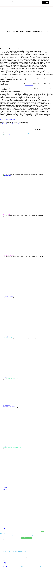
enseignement (22, 123)
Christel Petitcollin (4, 123)
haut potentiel (26, 123)
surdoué (44, 123)
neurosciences (39, 123)
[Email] (40, 130)
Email (4, 555)
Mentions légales (6, 566)
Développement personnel (15, 123)
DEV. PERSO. (5, 295)
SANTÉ (4, 336)
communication (9, 123)
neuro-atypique (35, 123)
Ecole (19, 123)
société (42, 123)
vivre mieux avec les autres (29, 85)
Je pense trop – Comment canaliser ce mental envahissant (7, 119)
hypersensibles (30, 123)
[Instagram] (38, 130)
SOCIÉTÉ (19, 3)
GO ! (26, 557)
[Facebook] (36, 130)
